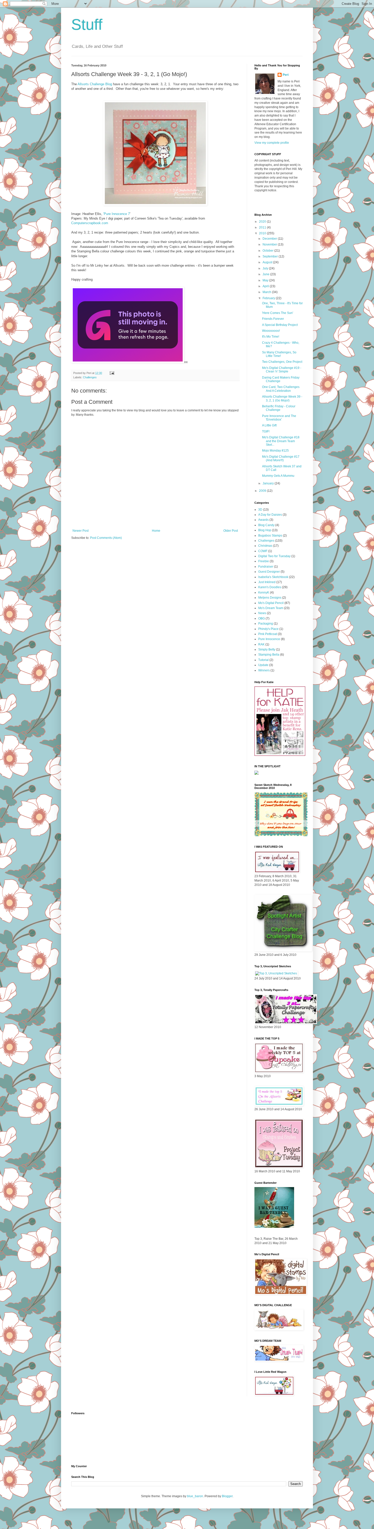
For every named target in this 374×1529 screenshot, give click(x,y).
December (270, 238)
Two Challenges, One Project (282, 362)
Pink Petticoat (267, 634)
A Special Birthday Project (280, 325)
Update (263, 665)
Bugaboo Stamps (270, 535)
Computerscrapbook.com (89, 223)
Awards (263, 520)
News (262, 613)
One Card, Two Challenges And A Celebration (280, 388)
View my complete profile (271, 143)
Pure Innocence (269, 639)
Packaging (265, 623)
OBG (261, 618)
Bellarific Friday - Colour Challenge (278, 408)
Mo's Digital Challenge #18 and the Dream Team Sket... (280, 441)
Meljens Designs (269, 597)
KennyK (263, 592)
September (271, 256)
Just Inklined (267, 582)
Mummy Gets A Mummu (278, 476)
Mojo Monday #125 (275, 450)
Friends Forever (273, 319)
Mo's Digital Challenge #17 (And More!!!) (280, 458)
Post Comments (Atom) (106, 538)
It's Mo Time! (270, 336)
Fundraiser (265, 566)
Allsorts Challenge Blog (95, 84)
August (268, 262)
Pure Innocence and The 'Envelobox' (279, 417)
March (267, 292)
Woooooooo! (271, 331)
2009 (263, 491)
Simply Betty (266, 649)
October (268, 250)
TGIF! (265, 431)
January (269, 483)
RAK (261, 644)
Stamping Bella (268, 654)
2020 (263, 221)
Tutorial (263, 660)
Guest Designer (269, 571)
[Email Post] (111, 372)
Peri (286, 75)
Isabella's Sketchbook (273, 577)
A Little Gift (269, 425)
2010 (263, 233)
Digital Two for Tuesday (274, 556)
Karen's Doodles (269, 587)
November (270, 244)
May (266, 280)
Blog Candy (266, 525)
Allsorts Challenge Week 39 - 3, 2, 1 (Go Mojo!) (282, 398)
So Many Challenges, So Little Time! (279, 354)
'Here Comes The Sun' (277, 313)
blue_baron (195, 1496)
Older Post (230, 530)
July (266, 268)
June (266, 274)
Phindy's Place (268, 629)
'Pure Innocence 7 (116, 214)
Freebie (263, 561)
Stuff (87, 24)
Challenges (90, 377)
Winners (264, 670)
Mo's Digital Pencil (271, 603)
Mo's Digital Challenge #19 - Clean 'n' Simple (281, 369)
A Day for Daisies (270, 514)
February (269, 298)
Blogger (227, 1496)
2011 (263, 227)
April (266, 286)
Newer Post (81, 530)
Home (156, 530)
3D (260, 509)
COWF (262, 551)
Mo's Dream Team (270, 608)
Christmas (265, 545)
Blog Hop (264, 530)
